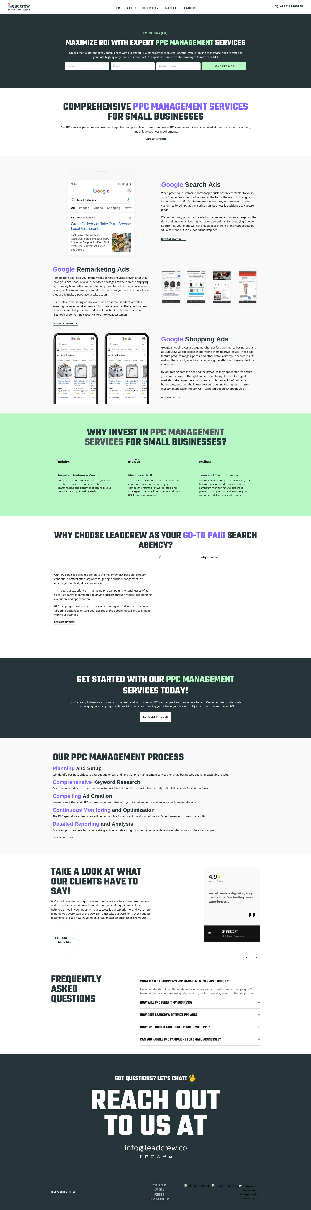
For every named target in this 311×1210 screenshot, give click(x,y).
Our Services (149, 8)
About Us (131, 8)
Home (118, 8)
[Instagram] (152, 1156)
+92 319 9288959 (291, 6)
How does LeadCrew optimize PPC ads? (168, 1015)
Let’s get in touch (155, 139)
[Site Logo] (19, 6)
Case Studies (171, 8)
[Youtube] (170, 1156)
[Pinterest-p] (164, 1156)
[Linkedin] (146, 1156)
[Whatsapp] (158, 1156)
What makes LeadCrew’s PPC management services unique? (184, 981)
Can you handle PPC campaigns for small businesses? (180, 1039)
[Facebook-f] (140, 1156)
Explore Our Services (64, 940)
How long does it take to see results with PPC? (175, 1027)
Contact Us (190, 8)
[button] (246, 958)
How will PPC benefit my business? (166, 1003)
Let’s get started (171, 238)
